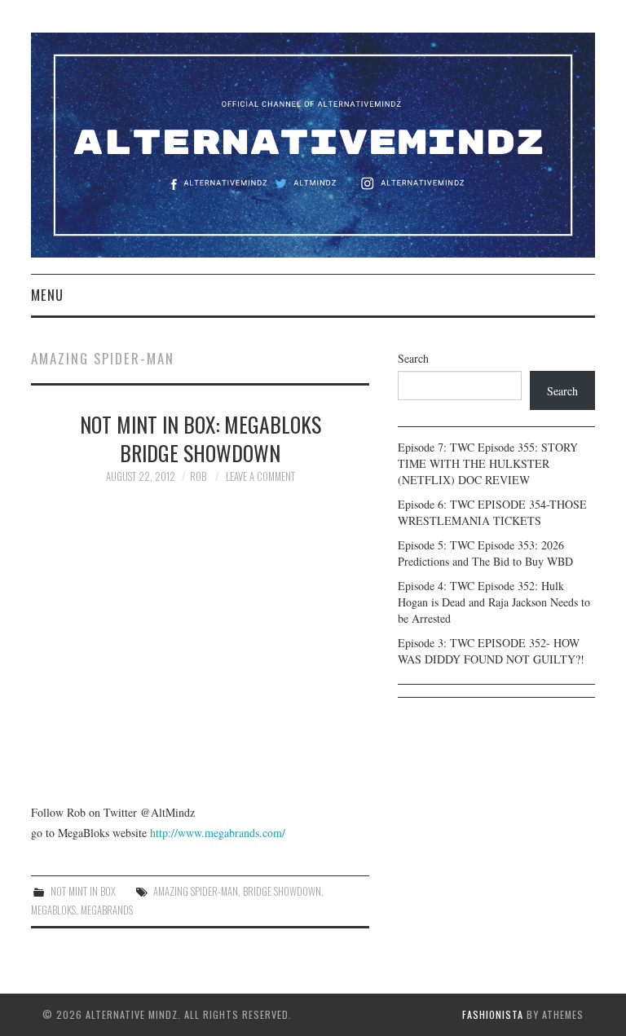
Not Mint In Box (83, 891)
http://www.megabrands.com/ (216, 832)
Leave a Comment (260, 476)
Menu (47, 294)
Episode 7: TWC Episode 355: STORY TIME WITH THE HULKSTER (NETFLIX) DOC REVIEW (488, 463)
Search (413, 358)
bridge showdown (282, 891)
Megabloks (53, 910)
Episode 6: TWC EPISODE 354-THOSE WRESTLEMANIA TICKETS (492, 512)
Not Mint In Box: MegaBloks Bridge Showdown (200, 438)
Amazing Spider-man (195, 891)
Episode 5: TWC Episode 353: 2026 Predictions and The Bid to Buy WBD (485, 553)
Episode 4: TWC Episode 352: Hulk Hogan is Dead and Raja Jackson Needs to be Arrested (494, 602)
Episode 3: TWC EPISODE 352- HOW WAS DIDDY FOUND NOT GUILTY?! (491, 651)
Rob (198, 476)
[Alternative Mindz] (312, 143)
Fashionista (492, 1014)
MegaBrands (107, 910)
